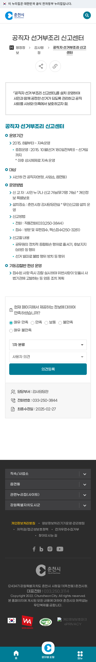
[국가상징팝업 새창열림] (12, 622)
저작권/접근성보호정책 (32, 529)
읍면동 (15, 484)
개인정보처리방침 (23, 523)
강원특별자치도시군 (25, 505)
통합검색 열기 (87, 15)
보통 (52, 322)
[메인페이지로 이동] (30, 15)
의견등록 (48, 369)
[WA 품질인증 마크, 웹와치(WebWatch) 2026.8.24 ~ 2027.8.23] (45, 622)
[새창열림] (34, 549)
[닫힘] (48, 648)
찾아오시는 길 (48, 535)
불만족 (68, 322)
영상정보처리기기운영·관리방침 (63, 523)
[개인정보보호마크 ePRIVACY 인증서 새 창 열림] (72, 622)
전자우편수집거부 (67, 529)
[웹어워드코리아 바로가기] (27, 622)
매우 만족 (21, 322)
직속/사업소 (19, 474)
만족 (38, 322)
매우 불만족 (22, 330)
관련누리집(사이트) (24, 495)
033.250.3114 (56, 591)
